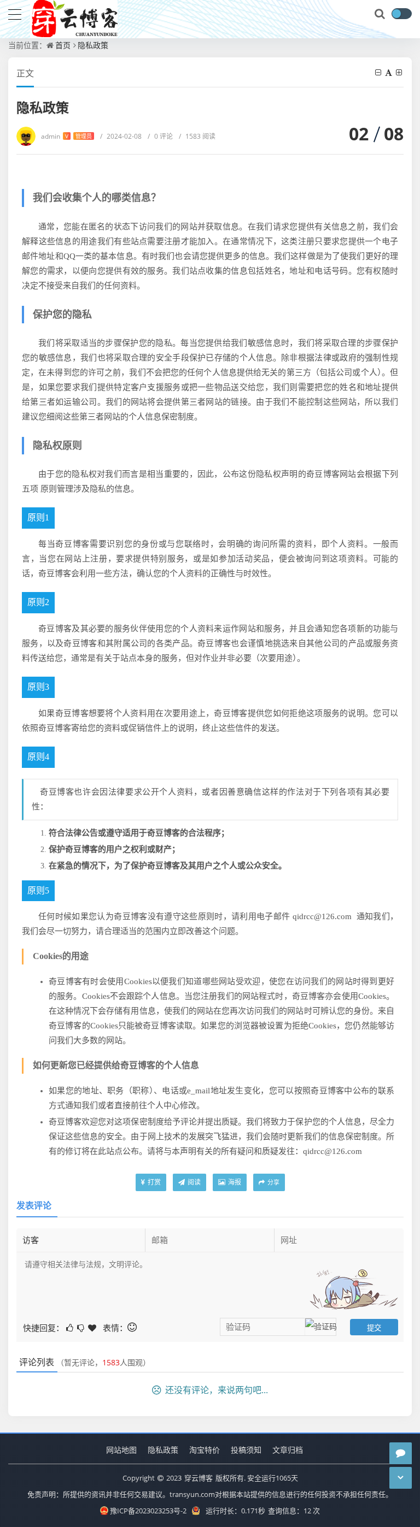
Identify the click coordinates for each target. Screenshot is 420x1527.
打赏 (153, 1182)
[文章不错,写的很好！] (70, 1326)
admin (66, 136)
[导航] (14, 13)
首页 (63, 45)
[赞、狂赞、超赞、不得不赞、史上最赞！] (93, 1326)
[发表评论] (400, 1453)
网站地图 (121, 1450)
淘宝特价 (204, 1450)
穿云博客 (198, 1478)
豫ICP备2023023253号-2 (148, 1511)
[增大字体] (400, 72)
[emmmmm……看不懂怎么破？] (81, 1326)
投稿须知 (246, 1450)
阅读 (193, 1182)
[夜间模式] (401, 13)
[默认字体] (389, 72)
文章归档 (287, 1450)
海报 (233, 1182)
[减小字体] (379, 72)
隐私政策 (93, 45)
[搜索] (380, 14)
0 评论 (160, 136)
